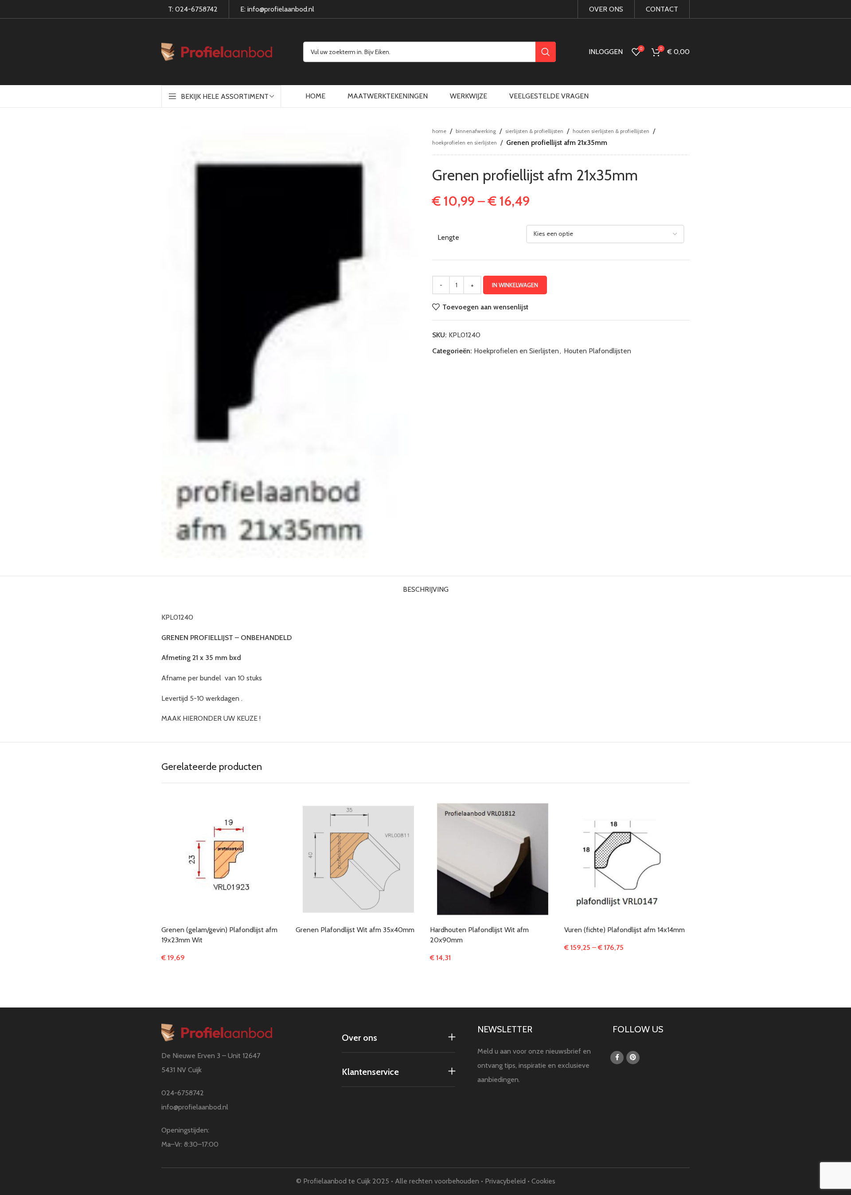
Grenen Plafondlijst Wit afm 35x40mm (355, 930)
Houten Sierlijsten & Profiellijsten (611, 131)
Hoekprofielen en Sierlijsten (464, 142)
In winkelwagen (515, 285)
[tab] (425, 587)
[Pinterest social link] (633, 1057)
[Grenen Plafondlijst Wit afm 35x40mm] (358, 859)
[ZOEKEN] (545, 52)
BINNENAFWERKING (476, 131)
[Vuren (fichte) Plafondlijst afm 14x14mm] (627, 859)
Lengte (448, 237)
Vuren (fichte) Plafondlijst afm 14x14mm (624, 930)
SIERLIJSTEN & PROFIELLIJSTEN (534, 131)
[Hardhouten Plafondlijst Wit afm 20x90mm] (492, 859)
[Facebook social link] (617, 1057)
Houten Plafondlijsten (597, 351)
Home (439, 131)
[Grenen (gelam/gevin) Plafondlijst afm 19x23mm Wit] (224, 859)
